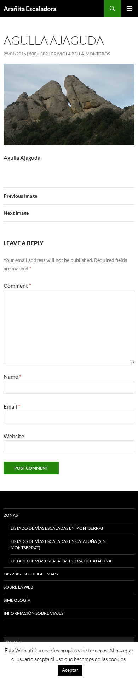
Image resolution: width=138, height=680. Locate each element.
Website (14, 436)
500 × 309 (38, 53)
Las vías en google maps (31, 574)
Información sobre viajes (33, 613)
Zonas (11, 515)
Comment (17, 285)
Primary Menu (129, 8)
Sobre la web (18, 587)
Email (12, 406)
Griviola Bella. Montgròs (80, 53)
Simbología (17, 600)
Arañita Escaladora (30, 8)
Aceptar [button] (70, 670)
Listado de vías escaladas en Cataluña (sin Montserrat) (58, 544)
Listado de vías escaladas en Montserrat (57, 528)
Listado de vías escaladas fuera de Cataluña (61, 560)
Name (12, 376)
